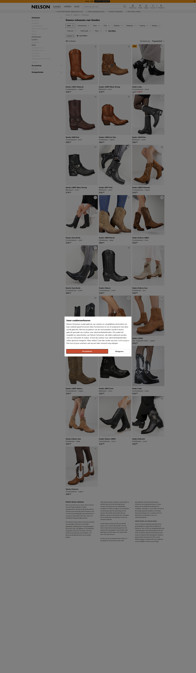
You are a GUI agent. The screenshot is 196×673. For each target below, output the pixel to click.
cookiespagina (123, 340)
